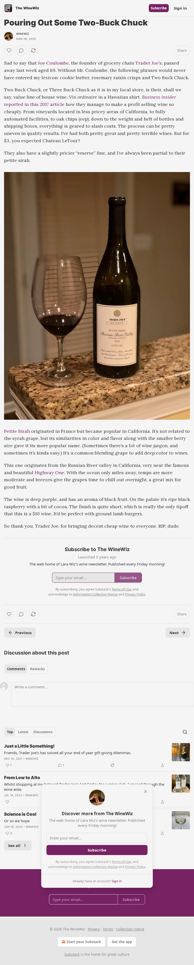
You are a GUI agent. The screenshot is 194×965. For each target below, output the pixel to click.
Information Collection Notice (95, 866)
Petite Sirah (17, 431)
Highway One (49, 472)
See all (14, 845)
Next (174, 632)
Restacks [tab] (37, 669)
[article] (97, 755)
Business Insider (159, 97)
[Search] (185, 732)
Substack (72, 954)
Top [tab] (10, 732)
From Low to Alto (22, 777)
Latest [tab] (23, 732)
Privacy (94, 929)
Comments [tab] (16, 669)
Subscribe (159, 8)
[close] (145, 791)
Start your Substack (83, 941)
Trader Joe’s (148, 63)
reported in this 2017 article (34, 104)
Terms (108, 929)
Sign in (180, 8)
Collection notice (130, 929)
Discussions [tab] (42, 732)
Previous (23, 632)
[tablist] (26, 669)
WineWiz (22, 34)
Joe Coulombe (53, 63)
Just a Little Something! (29, 746)
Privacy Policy (135, 866)
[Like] (9, 50)
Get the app (122, 941)
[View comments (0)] (21, 50)
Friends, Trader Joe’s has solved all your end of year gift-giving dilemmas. (67, 752)
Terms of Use (121, 861)
